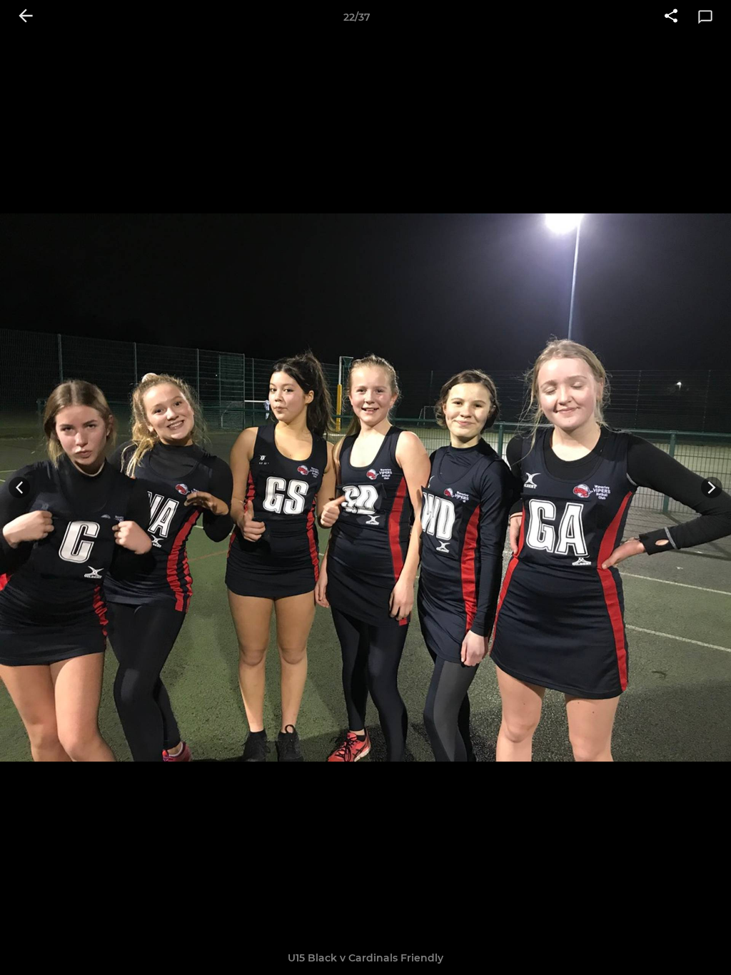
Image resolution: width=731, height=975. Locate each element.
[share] (671, 17)
